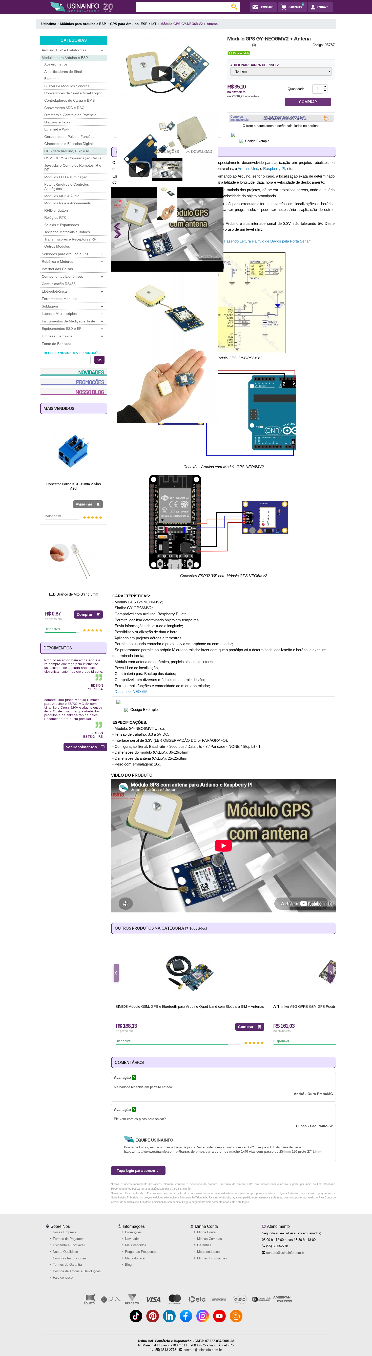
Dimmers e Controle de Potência (70, 115)
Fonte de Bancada (56, 344)
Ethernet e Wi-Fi (57, 129)
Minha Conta (206, 1226)
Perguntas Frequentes (140, 1252)
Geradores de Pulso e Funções (69, 137)
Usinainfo (48, 24)
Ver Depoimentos (81, 747)
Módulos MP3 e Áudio (61, 196)
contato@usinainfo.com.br (285, 1253)
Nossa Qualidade (65, 1252)
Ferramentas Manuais (72, 299)
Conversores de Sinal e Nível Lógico (73, 93)
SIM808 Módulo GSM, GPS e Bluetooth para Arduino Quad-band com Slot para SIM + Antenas (190, 1006)
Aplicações (167, 151)
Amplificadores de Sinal (63, 72)
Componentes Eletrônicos (72, 276)
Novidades (132, 1239)
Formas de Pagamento (69, 1239)
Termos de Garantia (67, 1264)
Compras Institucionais (69, 1258)
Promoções (133, 1232)
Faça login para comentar (138, 1171)
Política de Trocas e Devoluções (76, 1271)
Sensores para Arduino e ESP (72, 254)
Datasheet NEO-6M (131, 691)
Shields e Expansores (61, 225)
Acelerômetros (56, 64)
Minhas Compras (209, 1239)
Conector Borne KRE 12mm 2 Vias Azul (73, 486)
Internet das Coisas (72, 269)
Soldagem (72, 306)
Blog (128, 1264)
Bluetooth (51, 79)
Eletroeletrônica (72, 291)
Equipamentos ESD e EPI (72, 328)
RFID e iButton (56, 210)
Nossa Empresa (64, 1232)
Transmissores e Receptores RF (70, 239)
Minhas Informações (211, 1258)
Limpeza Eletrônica (72, 336)
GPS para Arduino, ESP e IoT (67, 151)
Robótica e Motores (72, 261)
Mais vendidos (135, 1245)
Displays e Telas (57, 122)
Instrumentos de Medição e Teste (72, 321)
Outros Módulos (57, 246)
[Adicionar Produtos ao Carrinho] (325, 86)
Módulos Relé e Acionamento (67, 203)
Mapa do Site (134, 1258)
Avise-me (84, 504)
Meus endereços (208, 1252)
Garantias (203, 1245)
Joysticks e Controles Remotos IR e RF (72, 167)
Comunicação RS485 (72, 284)
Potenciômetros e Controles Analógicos (66, 186)
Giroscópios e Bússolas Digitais (69, 144)
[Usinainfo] (82, 7)
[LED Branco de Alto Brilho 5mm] (73, 561)
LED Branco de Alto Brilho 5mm (73, 594)
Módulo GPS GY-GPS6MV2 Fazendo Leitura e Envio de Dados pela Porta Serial (242, 241)
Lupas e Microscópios (72, 314)
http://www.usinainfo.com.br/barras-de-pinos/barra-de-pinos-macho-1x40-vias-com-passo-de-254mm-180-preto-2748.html (228, 1151)
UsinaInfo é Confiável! (68, 1245)
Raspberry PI (274, 168)
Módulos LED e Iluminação (65, 177)
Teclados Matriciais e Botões (67, 232)
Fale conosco (62, 1277)
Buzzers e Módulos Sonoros (66, 86)
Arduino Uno (248, 168)
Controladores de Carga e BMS (69, 100)
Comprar (84, 614)
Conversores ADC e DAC (64, 108)
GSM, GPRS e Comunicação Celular (73, 158)
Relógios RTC (55, 217)
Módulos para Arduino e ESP (72, 58)
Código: (318, 45)
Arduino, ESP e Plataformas (72, 50)
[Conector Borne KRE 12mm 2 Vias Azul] (73, 451)
